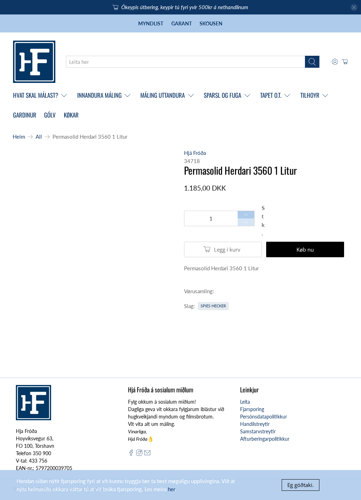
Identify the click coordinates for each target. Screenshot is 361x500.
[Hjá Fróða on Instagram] (139, 454)
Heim (19, 136)
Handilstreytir (255, 424)
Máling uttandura (162, 95)
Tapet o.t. (270, 95)
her (171, 489)
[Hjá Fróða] (34, 62)
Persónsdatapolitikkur (263, 417)
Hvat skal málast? (35, 95)
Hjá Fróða (195, 153)
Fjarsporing (252, 409)
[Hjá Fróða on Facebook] (131, 454)
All (39, 136)
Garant (181, 23)
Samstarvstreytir (258, 431)
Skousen (211, 23)
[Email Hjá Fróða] (147, 454)
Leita (245, 402)
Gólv (50, 114)
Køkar (71, 114)
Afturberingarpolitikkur (264, 439)
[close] (353, 7)
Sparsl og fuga (222, 95)
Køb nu (305, 249)
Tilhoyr (309, 95)
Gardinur (24, 114)
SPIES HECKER (213, 305)
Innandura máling (99, 95)
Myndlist (150, 23)
